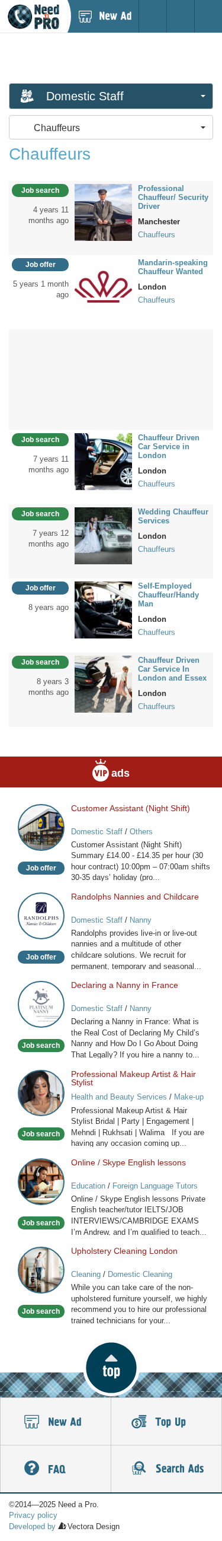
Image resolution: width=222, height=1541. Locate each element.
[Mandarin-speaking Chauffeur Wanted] (103, 286)
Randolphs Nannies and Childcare (135, 896)
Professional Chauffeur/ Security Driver (173, 197)
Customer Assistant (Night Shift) (130, 808)
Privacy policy (33, 1515)
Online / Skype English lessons (128, 1162)
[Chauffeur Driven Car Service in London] (103, 461)
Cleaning (86, 1274)
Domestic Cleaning (140, 1274)
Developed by (32, 1526)
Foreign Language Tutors (155, 1185)
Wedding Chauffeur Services (173, 516)
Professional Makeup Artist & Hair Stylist (133, 1078)
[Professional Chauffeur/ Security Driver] (103, 212)
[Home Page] (33, 16)
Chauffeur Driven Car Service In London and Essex (172, 669)
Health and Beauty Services (119, 1096)
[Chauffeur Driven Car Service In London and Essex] (103, 683)
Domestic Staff (97, 831)
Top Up (166, 1421)
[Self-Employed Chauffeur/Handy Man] (103, 609)
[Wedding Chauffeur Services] (103, 535)
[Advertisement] (111, 57)
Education (88, 1185)
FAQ (56, 1469)
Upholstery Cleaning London (124, 1251)
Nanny (141, 920)
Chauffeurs (156, 234)
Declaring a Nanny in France (124, 985)
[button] (111, 1367)
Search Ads (166, 1469)
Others (141, 831)
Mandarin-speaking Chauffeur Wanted (173, 267)
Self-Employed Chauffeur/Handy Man (168, 595)
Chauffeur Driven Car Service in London (169, 446)
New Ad (56, 1421)
